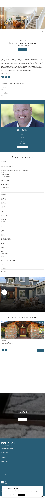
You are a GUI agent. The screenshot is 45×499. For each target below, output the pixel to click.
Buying (2, 471)
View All (40, 350)
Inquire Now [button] (22, 49)
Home (2, 465)
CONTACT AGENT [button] (22, 147)
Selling (2, 472)
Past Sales (3, 469)
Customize (14, 494)
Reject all (6, 494)
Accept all (21, 494)
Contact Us (3, 474)
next (24, 31)
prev (21, 31)
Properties (3, 467)
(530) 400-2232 (22, 139)
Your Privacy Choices (22, 497)
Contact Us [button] (22, 419)
